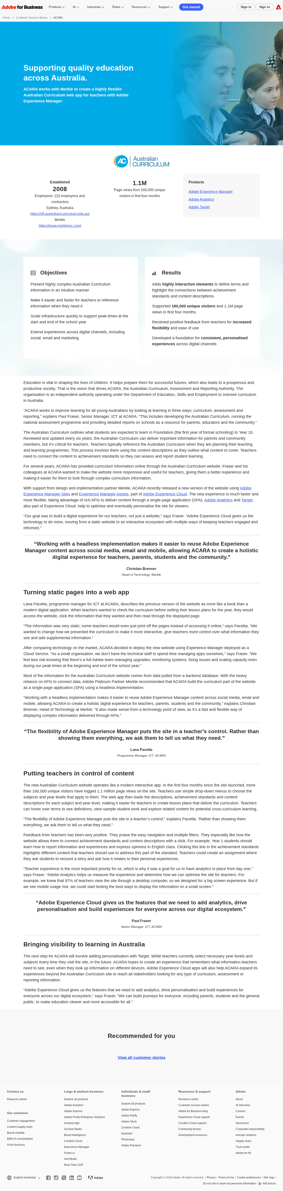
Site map (269, 1177)
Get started (191, 7)
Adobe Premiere (131, 1145)
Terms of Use (226, 1177)
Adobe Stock (129, 1121)
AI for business (16, 1144)
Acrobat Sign (72, 1123)
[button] (23, 1178)
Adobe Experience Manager (211, 192)
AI (74, 7)
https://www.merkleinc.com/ (60, 226)
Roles (116, 7)
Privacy (211, 1177)
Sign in (246, 7)
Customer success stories (193, 1105)
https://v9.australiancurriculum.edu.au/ (60, 214)
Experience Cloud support (194, 1117)
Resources (139, 7)
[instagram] (56, 1178)
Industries (94, 7)
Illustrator (126, 1133)
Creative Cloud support (192, 1123)
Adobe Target (199, 207)
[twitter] (64, 1178)
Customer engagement (21, 1120)
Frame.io (69, 1153)
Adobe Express (73, 1111)
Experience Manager (76, 1147)
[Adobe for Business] (278, 7)
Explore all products (76, 1099)
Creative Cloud (73, 1141)
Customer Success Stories (32, 17)
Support (163, 7)
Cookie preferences (249, 1177)
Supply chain (243, 1141)
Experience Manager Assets (103, 494)
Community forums (189, 1129)
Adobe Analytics (201, 199)
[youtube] (79, 1178)
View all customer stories (141, 1057)
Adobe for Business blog (193, 1111)
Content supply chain (20, 1126)
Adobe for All (243, 1153)
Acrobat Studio (73, 1129)
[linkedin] (71, 1178)
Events (240, 1117)
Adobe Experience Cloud (165, 494)
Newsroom (242, 1123)
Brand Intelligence (75, 1135)
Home (6, 17)
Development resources (192, 1135)
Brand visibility (16, 1132)
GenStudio (70, 1158)
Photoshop (127, 1139)
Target (246, 500)
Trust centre (243, 1147)
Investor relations (246, 1135)
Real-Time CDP (73, 1164)
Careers (240, 1111)
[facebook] (48, 1178)
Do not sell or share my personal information (229, 1183)
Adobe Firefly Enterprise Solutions (84, 1117)
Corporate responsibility (250, 1129)
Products (55, 7)
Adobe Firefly (129, 1115)
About (239, 1099)
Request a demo (17, 1099)
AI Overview (243, 1105)
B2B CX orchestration (20, 1138)
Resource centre (188, 1099)
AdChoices (269, 1183)
